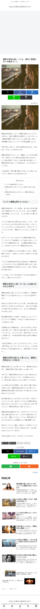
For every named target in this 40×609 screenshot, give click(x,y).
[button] (26, 97)
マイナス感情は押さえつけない (14, 184)
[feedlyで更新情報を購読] (10, 466)
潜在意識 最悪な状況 (24, 443)
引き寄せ (6, 443)
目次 (17, 180)
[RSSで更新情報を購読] (29, 466)
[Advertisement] (20, 33)
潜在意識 (13, 443)
